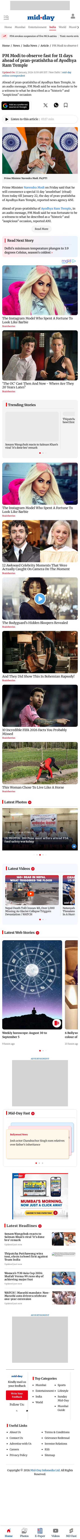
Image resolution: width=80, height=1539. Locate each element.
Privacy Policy (18, 1455)
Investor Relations (56, 1443)
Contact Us (16, 1438)
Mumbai (41, 1385)
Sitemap (50, 1455)
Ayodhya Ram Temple (56, 208)
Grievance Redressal (57, 1438)
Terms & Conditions (57, 1432)
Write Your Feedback (17, 1395)
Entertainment (45, 1390)
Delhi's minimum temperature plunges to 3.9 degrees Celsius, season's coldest (36, 250)
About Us (15, 1432)
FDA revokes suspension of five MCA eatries (33, 36)
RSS (47, 1449)
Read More (41, 229)
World (39, 1402)
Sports (62, 1385)
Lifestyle (63, 1390)
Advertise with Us (20, 1443)
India (39, 1396)
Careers (14, 1449)
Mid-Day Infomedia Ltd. (45, 1470)
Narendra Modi (34, 187)
